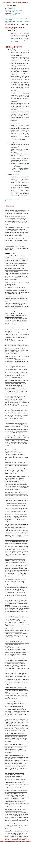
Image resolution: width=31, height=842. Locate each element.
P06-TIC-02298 (14, 114)
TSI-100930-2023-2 (21, 65)
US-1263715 (14, 73)
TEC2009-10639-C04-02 (17, 108)
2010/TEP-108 (22, 155)
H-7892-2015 (15, 11)
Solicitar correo (11, 8)
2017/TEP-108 (22, 146)
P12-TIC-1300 (22, 89)
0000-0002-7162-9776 (18, 10)
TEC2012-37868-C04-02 (17, 100)
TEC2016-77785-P (15, 79)
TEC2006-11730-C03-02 (22, 119)
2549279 (15, 14)
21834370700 (16, 13)
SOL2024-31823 (15, 60)
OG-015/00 (18, 139)
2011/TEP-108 (22, 150)
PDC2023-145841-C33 (21, 54)
